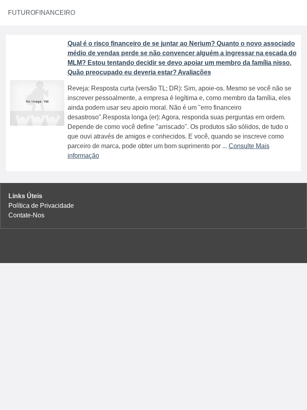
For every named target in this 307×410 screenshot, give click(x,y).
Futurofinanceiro (41, 12)
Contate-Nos (26, 215)
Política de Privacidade (41, 205)
